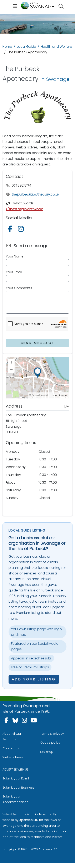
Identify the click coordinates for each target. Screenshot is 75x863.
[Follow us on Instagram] (22, 230)
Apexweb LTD (28, 820)
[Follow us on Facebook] (11, 230)
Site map (46, 752)
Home (7, 46)
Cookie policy (50, 742)
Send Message (37, 343)
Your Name (15, 256)
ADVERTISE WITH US (15, 769)
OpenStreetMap (41, 395)
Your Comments (19, 288)
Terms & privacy (52, 734)
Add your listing (34, 679)
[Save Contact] (67, 406)
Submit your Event (15, 778)
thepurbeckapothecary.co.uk (35, 194)
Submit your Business (18, 787)
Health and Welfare (56, 46)
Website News (12, 757)
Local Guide (26, 46)
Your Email (14, 272)
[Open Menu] (15, 7)
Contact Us (10, 748)
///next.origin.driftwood (24, 209)
